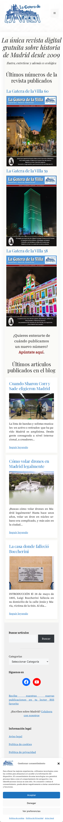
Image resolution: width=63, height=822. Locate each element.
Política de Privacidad (34, 818)
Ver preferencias (31, 811)
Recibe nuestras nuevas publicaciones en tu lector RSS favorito (31, 699)
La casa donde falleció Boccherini (29, 549)
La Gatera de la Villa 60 (27, 91)
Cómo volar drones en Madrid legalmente (29, 464)
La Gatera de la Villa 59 (27, 170)
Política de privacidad (22, 752)
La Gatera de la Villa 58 (27, 250)
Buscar (46, 638)
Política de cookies (16, 818)
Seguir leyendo (18, 447)
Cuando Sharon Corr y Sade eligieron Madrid (29, 386)
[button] (58, 763)
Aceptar (31, 795)
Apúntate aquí (31, 352)
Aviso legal (49, 818)
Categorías (15, 656)
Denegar (31, 803)
